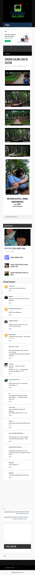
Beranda (7, 47)
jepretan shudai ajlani (14, 48)
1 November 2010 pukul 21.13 (20, 473)
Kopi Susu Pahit (14, 346)
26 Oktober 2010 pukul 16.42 (17, 393)
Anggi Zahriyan (13, 320)
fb (9, 393)
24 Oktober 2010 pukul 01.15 (21, 286)
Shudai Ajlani (17, 567)
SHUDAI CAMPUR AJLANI (16, 257)
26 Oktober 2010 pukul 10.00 (20, 364)
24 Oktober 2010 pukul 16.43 (22, 334)
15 (16, 66)
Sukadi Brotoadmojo (15, 447)
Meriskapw (12, 334)
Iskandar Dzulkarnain (15, 308)
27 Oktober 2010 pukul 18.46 (19, 421)
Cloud (10, 421)
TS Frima (11, 286)
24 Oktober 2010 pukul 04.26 (20, 296)
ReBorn (11, 296)
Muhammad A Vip (14, 379)
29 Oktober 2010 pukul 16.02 (20, 462)
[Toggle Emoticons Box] (4, 509)
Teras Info (12, 407)
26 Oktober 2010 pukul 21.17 (21, 407)
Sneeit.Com (21, 572)
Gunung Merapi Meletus (16, 433)
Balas (10, 290)
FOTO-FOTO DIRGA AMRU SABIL (15, 248)
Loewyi (11, 364)
